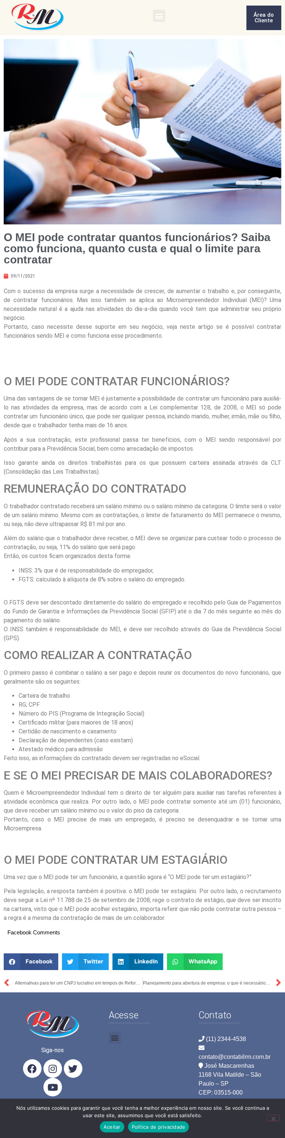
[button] (159, 16)
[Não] (273, 1118)
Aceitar (112, 1127)
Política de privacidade (159, 1127)
